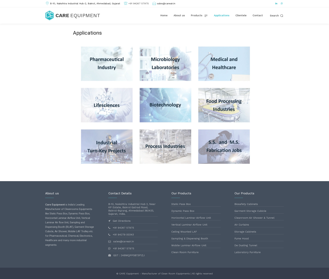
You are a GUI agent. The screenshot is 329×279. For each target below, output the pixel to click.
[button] (277, 16)
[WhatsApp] (282, 3)
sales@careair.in (166, 3)
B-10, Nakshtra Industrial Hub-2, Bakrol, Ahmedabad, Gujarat (85, 3)
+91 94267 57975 (138, 3)
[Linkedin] (276, 3)
